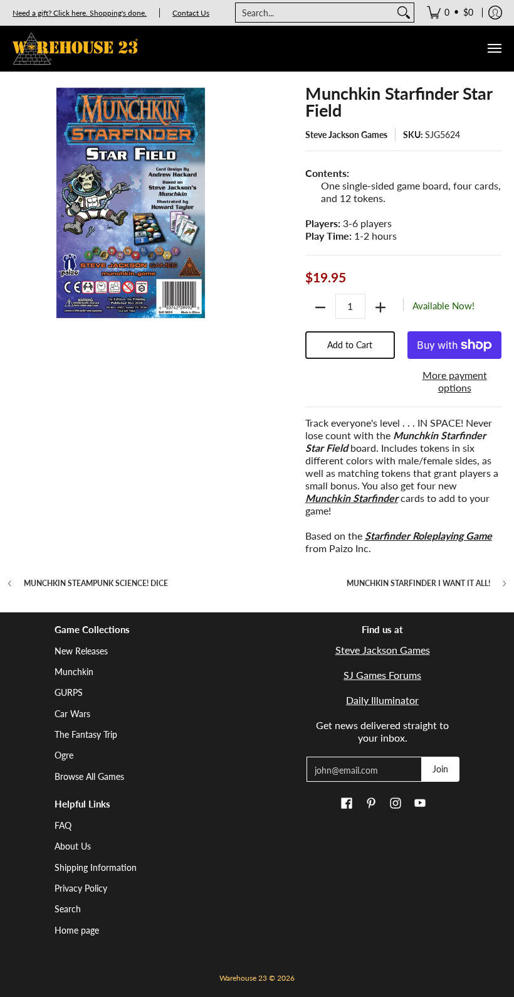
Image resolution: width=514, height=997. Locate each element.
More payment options (454, 381)
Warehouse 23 (243, 978)
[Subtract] (320, 307)
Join (440, 769)
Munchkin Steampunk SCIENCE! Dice (96, 583)
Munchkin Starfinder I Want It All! (418, 583)
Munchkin (74, 671)
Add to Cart (349, 344)
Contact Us (190, 13)
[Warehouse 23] (75, 49)
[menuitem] (450, 12)
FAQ (63, 825)
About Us (73, 846)
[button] (346, 804)
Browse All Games (89, 776)
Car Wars (72, 713)
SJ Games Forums (382, 675)
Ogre (64, 755)
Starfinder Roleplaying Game (428, 535)
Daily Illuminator (382, 700)
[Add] (380, 307)
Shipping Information (96, 867)
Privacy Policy (81, 888)
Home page (77, 930)
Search (68, 909)
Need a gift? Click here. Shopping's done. (80, 13)
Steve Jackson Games (346, 134)
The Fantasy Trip (86, 734)
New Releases (81, 651)
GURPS (69, 692)
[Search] (404, 12)
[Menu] (493, 49)
